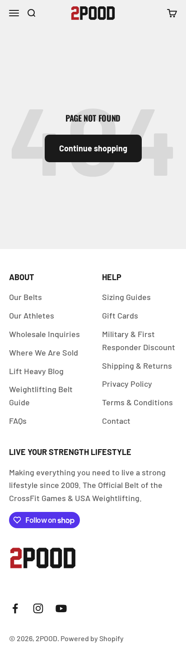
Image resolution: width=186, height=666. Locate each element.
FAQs (18, 421)
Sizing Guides (126, 297)
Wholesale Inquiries (44, 334)
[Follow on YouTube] (61, 608)
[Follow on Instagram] (38, 608)
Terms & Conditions (137, 402)
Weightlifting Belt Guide (41, 395)
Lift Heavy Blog (36, 371)
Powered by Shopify (92, 638)
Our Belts (25, 297)
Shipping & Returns (137, 366)
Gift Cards (120, 315)
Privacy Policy (127, 384)
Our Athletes (31, 315)
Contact (116, 421)
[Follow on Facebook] (15, 608)
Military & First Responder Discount (138, 340)
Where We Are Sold (43, 352)
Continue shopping (93, 148)
